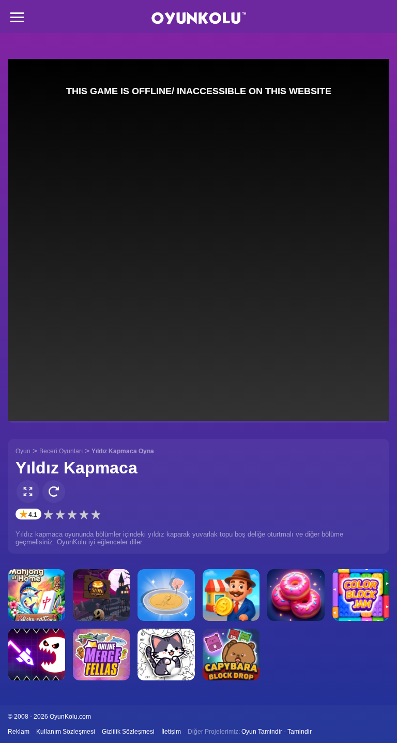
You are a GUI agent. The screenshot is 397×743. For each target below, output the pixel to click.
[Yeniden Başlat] (53, 491)
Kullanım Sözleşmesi (65, 731)
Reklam (18, 731)
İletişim (171, 731)
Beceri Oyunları (61, 451)
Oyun (23, 451)
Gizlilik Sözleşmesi (128, 731)
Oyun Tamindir (261, 731)
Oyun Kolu (199, 18)
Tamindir (299, 731)
